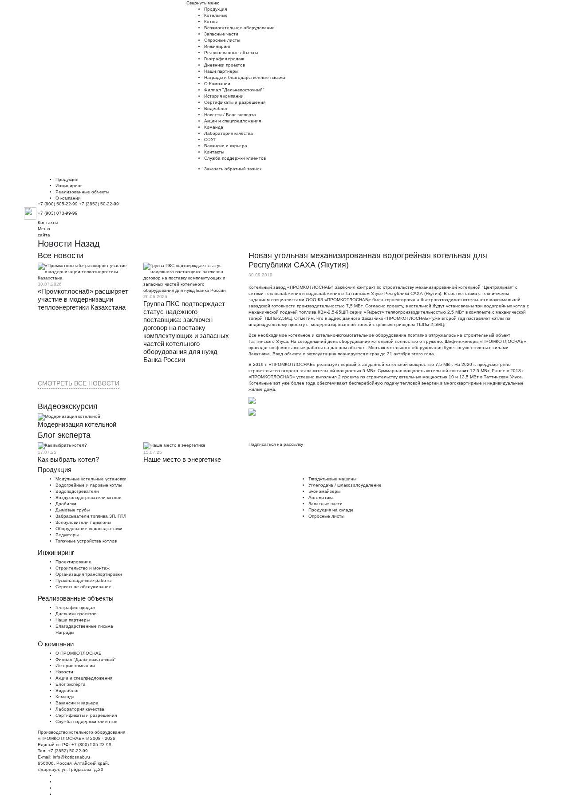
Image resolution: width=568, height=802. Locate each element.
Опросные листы (222, 40)
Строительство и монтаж (82, 568)
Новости (213, 114)
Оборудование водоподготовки (88, 528)
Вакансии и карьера (225, 145)
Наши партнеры (221, 71)
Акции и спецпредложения (232, 120)
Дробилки (65, 503)
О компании (68, 198)
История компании (224, 96)
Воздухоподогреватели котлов (88, 497)
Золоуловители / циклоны (83, 522)
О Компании (217, 83)
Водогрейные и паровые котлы (88, 485)
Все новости (60, 255)
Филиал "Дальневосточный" (234, 89)
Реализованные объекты (231, 52)
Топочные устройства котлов (86, 541)
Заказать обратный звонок (232, 168)
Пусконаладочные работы (83, 580)
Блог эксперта (241, 114)
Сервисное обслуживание (83, 586)
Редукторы (67, 534)
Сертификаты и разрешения (234, 102)
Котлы (210, 21)
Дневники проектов (224, 65)
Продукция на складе (331, 509)
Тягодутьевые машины (332, 478)
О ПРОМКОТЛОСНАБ (78, 653)
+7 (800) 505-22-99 (58, 203)
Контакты (214, 151)
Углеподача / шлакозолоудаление (345, 485)
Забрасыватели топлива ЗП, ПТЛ (90, 516)
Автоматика (321, 497)
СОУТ (210, 139)
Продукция (215, 9)
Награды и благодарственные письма (244, 77)
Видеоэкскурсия (68, 406)
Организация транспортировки (88, 574)
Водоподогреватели (77, 491)
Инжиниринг (217, 46)
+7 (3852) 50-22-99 (99, 203)
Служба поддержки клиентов (235, 158)
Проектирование (73, 561)
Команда (213, 127)
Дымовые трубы (72, 509)
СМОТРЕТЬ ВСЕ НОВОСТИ (78, 383)
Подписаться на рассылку (275, 444)
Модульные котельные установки (90, 478)
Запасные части (221, 33)
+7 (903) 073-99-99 (58, 213)
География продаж (224, 58)
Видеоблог (216, 108)
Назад (87, 243)
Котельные (216, 15)
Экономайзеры (324, 491)
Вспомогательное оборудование (239, 27)
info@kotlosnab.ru (71, 757)
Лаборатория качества (228, 133)
